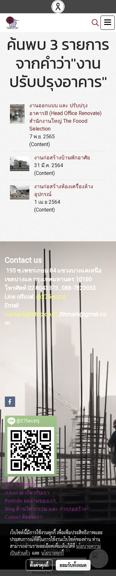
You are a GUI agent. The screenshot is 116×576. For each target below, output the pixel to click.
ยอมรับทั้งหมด (73, 565)
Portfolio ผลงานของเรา (30, 500)
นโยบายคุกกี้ (52, 553)
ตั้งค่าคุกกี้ (39, 565)
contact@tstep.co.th (31, 314)
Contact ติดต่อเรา (23, 517)
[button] (93, 22)
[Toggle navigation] (108, 23)
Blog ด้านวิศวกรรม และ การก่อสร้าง (45, 509)
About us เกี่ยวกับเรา (27, 492)
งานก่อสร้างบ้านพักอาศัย (62, 158)
